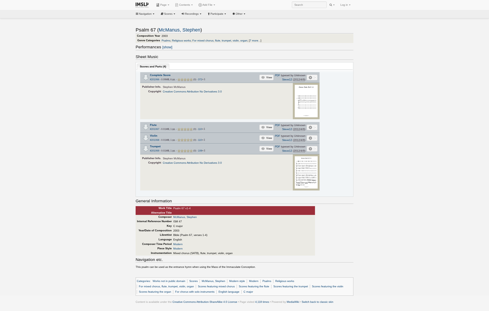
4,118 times (262, 301)
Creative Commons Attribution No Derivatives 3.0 (192, 91)
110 (200, 129)
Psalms (166, 40)
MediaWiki (293, 301)
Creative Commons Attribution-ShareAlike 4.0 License (204, 301)
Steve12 (287, 79)
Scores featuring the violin (327, 286)
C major (248, 291)
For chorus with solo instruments (195, 291)
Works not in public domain (169, 281)
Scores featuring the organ (155, 291)
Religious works (181, 40)
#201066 (154, 79)
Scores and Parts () (153, 66)
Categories (143, 281)
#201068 (154, 140)
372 (200, 79)
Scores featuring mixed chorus (216, 286)
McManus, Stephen (179, 29)
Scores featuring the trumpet (290, 286)
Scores (193, 281)
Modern (178, 244)
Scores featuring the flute (254, 286)
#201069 (154, 150)
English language (229, 291)
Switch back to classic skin (317, 301)
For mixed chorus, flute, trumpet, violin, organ (219, 40)
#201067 (154, 129)
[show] (167, 47)
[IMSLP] (143, 5)
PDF (277, 75)
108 (200, 150)
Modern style (237, 281)
